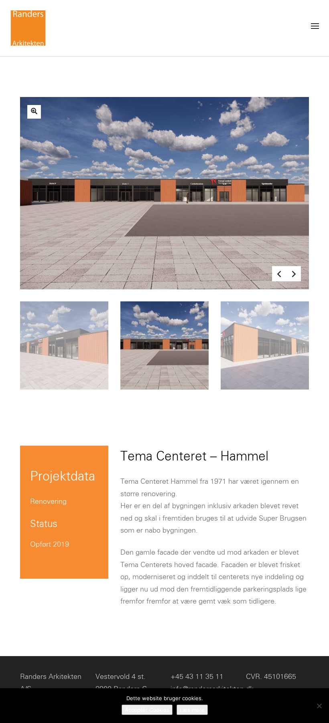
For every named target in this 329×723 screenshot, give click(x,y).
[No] (319, 706)
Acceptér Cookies (147, 710)
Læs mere (192, 710)
